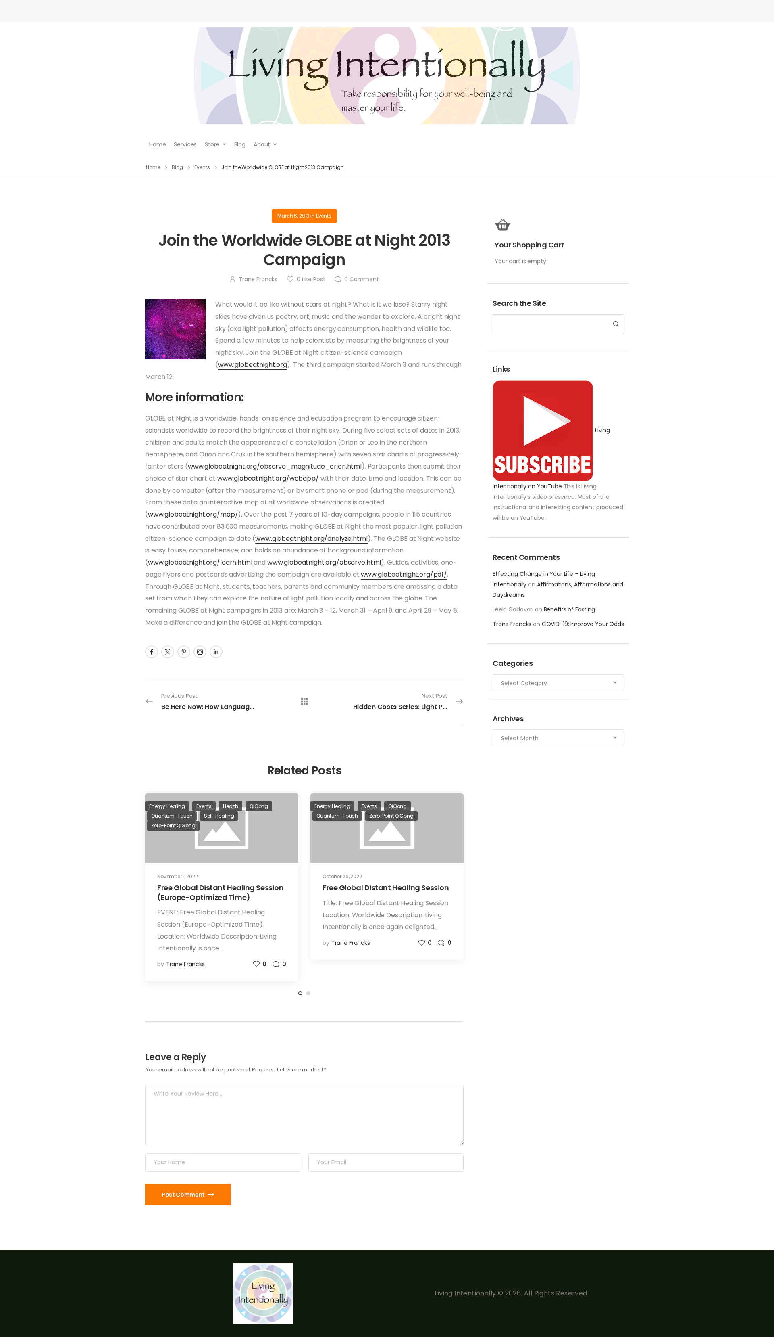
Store (212, 144)
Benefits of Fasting (569, 609)
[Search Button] (616, 324)
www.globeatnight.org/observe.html (324, 562)
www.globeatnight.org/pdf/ (404, 574)
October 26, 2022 (342, 876)
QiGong (259, 806)
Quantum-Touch (172, 815)
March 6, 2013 (293, 215)
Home (157, 144)
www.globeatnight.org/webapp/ (268, 478)
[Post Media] (387, 828)
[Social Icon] (151, 651)
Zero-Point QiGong (173, 825)
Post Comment (184, 1195)
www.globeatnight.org (252, 364)
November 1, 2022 (177, 876)
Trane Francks (512, 624)
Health (230, 806)
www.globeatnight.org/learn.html (200, 562)
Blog (240, 144)
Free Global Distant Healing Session (385, 888)
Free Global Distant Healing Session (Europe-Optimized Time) (220, 892)
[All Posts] (304, 701)
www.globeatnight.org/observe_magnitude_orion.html (275, 466)
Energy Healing (167, 806)
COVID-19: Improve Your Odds (583, 624)
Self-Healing (219, 815)
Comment (361, 279)
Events (202, 167)
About (262, 144)
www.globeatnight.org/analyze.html (311, 538)
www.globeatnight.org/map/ (193, 514)
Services (185, 144)
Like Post (311, 279)
